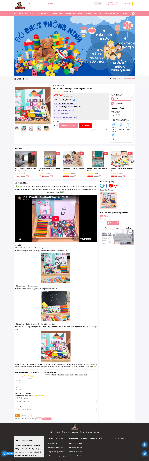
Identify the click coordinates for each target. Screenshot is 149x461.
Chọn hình (39, 419)
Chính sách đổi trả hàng (77, 456)
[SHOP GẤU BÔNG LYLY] (15, 13)
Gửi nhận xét (47, 419)
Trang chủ (115, 79)
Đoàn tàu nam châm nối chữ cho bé (122, 170)
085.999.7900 (112, 5)
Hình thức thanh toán (76, 447)
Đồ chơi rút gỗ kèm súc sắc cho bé (74, 170)
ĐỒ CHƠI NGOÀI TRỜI (93, 13)
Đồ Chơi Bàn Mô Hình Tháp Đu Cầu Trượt (97, 170)
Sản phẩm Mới (123, 8)
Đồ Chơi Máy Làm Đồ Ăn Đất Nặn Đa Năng (50, 170)
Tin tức (124, 13)
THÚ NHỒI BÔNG (43, 13)
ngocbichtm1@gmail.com (119, 115)
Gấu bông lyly (116, 117)
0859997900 (10, 453)
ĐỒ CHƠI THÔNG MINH (74, 13)
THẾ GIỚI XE (57, 13)
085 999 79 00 (116, 112)
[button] (49, 128)
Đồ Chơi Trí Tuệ (21, 79)
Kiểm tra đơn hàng (33, 8)
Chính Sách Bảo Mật (76, 452)
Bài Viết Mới (131, 8)
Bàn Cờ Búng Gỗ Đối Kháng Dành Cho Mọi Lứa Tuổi (25, 170)
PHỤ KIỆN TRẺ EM (111, 13)
